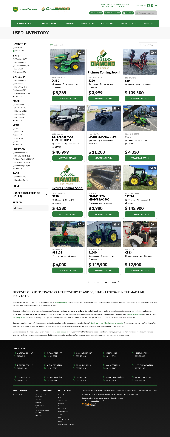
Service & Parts (128, 23)
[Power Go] (102, 404)
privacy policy (123, 394)
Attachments (40, 405)
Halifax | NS (111, 353)
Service (60, 414)
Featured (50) (20, 176)
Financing (68, 23)
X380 (55, 80)
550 (127, 80)
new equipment (61, 302)
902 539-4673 (22, 368)
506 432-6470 (81, 380)
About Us (148, 23)
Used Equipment (48, 23)
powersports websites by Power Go (112, 398)
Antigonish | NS (25, 353)
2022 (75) (19, 141)
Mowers (38, 402)
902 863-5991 (22, 356)
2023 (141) (19, 138)
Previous (95, 282)
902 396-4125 (140, 368)
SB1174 (57, 252)
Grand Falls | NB (84, 353)
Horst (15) (19, 117)
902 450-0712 (110, 356)
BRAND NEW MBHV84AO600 (98, 198)
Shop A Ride (95, 401)
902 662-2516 (110, 380)
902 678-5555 (140, 356)
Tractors (38, 399)
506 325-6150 (140, 380)
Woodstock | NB (143, 377)
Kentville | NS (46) (22, 162)
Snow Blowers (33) (22, 93)
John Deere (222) (22, 104)
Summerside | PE (54, 377)
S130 (128, 136)
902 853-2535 (52, 356)
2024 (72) (19, 135)
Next (114, 282)
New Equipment (24, 23)
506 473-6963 (81, 356)
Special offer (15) (22, 180)
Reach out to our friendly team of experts (107, 323)
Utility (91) (19, 83)
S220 (91, 80)
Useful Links (64, 391)
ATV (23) (19, 69)
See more (16, 96)
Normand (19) (21, 111)
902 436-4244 (52, 380)
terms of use (134, 394)
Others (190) (20, 62)
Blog (59, 397)
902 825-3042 (52, 368)
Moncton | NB (112, 365)
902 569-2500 (22, 380)
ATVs (37, 408)
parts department (20, 317)
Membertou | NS (25, 365)
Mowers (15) (20, 72)
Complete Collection (19, 395)
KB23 (128, 252)
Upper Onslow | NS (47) (24, 159)
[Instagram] (152, 5)
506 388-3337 (110, 368)
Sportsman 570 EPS (102, 136)
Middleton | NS (54, 365)
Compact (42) (20, 90)
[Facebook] (148, 5)
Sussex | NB (81, 377)
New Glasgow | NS (144, 365)
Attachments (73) (22, 65)
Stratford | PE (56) (22, 156)
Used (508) (19, 51)
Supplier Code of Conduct (66, 424)
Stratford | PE (24, 377)
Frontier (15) (20, 114)
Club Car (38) (20, 108)
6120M (129, 196)
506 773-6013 (81, 368)
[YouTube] (155, 5)
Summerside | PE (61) (23, 152)
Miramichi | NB (83, 365)
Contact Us (61, 395)
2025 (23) (19, 132)
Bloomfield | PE (54, 353)
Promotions (87, 23)
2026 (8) (18, 128)
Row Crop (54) (21, 87)
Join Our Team (62, 400)
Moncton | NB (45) (22, 165)
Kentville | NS (141, 353)
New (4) (18, 47)
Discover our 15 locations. (113, 7)
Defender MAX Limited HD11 (62, 138)
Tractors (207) (21, 59)
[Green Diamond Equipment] (42, 9)
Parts (60, 417)
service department (134, 314)
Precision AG (107, 23)
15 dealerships (60, 332)
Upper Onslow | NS (114, 377)
